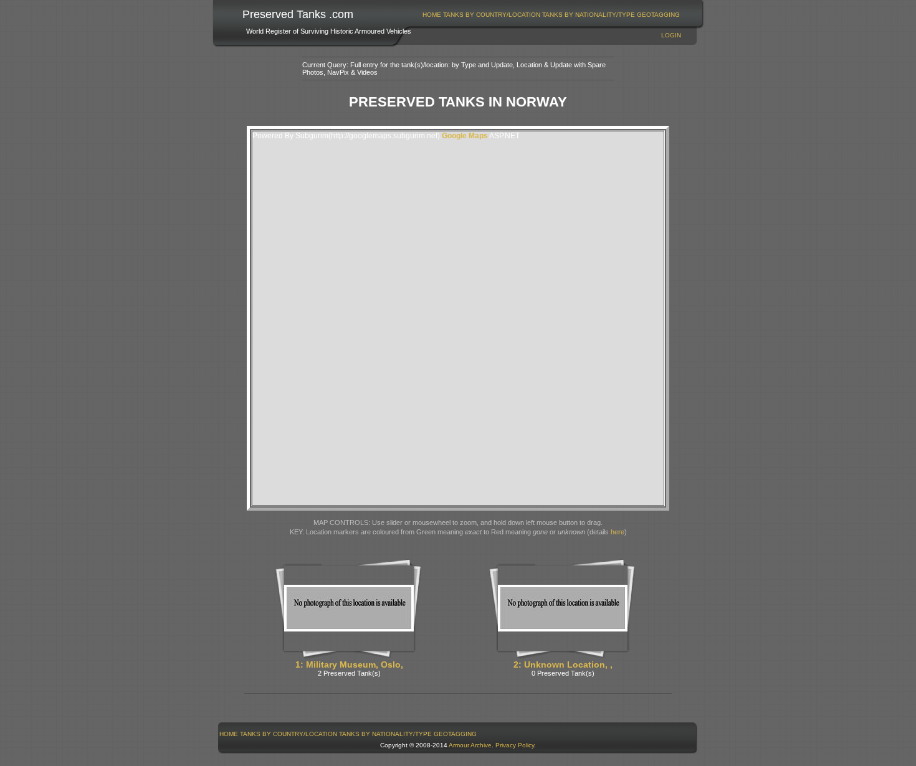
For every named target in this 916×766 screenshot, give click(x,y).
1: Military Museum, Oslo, (349, 664)
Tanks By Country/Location (491, 14)
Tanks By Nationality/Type (588, 14)
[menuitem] (432, 14)
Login (671, 35)
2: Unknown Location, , (563, 664)
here (617, 532)
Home (431, 14)
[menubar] (551, 14)
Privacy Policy (514, 745)
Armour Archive (470, 745)
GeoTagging (658, 14)
